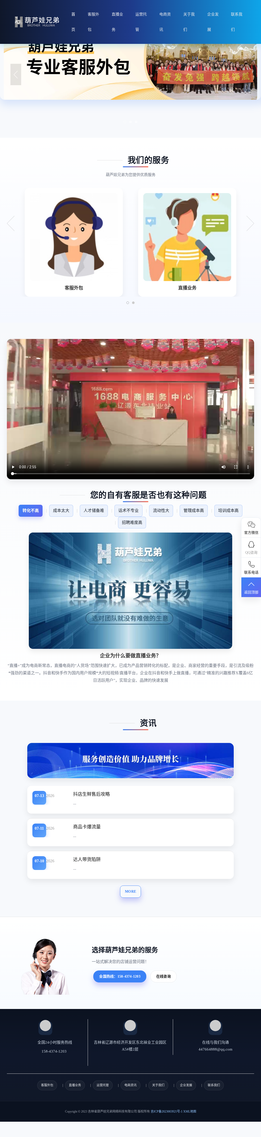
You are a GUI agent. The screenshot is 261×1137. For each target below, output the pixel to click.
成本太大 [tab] (61, 510)
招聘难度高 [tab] (132, 522)
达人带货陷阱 (87, 859)
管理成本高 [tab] (194, 510)
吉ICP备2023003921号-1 (166, 1111)
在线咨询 (163, 976)
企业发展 (213, 22)
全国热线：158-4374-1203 (119, 976)
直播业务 (117, 22)
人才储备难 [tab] (94, 510)
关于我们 (189, 22)
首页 (73, 22)
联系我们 (236, 22)
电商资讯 (165, 22)
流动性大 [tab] (161, 510)
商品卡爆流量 (87, 826)
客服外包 (93, 22)
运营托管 (141, 22)
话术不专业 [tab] (128, 510)
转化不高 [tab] (30, 510)
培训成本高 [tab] (228, 510)
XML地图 (189, 1111)
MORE (130, 891)
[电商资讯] (130, 760)
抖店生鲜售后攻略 (91, 794)
